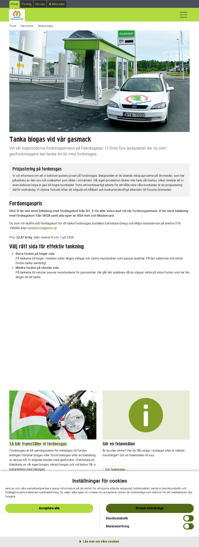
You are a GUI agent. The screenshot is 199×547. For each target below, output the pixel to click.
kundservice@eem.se (42, 228)
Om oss (40, 4)
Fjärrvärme (26, 25)
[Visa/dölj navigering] (183, 14)
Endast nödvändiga (150, 508)
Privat (14, 4)
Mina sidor (58, 4)
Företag (26, 4)
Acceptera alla (49, 508)
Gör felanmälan (115, 469)
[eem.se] (17, 14)
